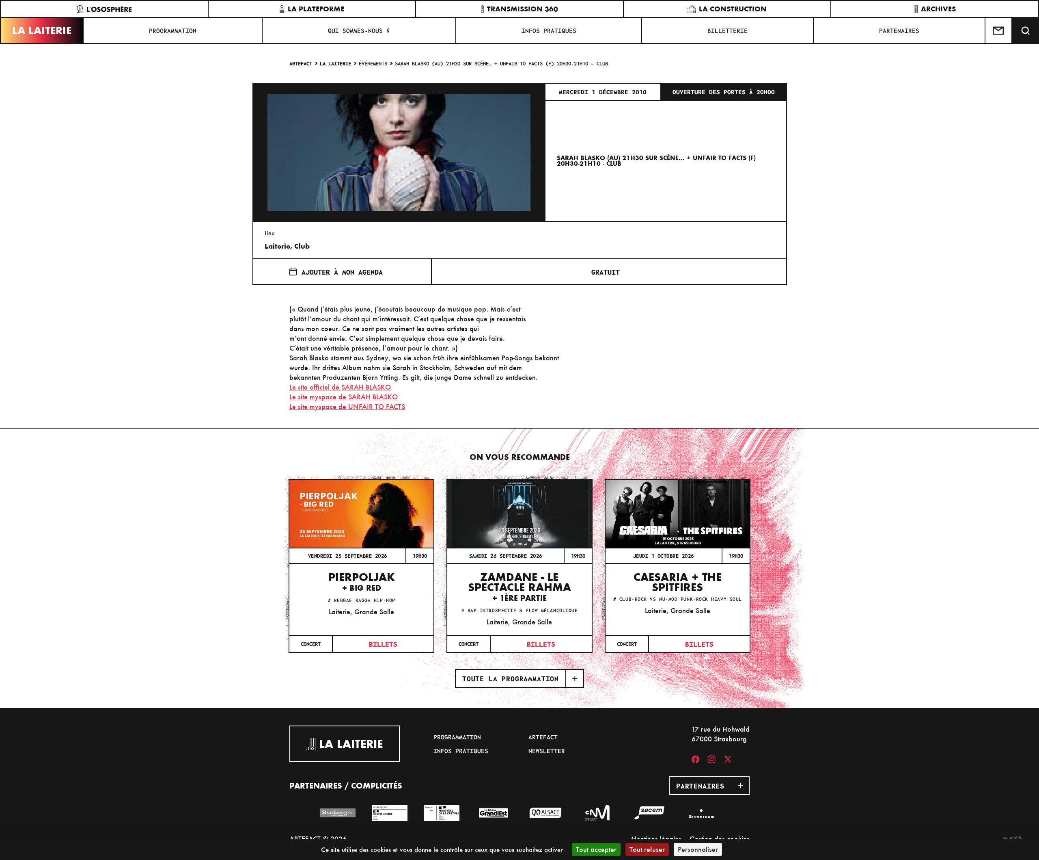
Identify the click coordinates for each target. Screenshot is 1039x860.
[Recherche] (1025, 30)
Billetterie (727, 30)
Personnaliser (698, 849)
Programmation (172, 30)
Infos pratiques (549, 30)
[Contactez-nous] (998, 30)
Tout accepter (596, 849)
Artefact (300, 63)
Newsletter (546, 751)
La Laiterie (41, 30)
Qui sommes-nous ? (359, 30)
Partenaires (899, 30)
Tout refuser (647, 849)
